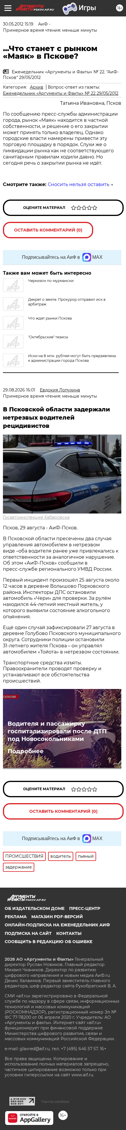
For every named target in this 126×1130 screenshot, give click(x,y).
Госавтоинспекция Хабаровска (36, 517)
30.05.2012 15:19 (18, 24)
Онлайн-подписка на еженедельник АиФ (57, 925)
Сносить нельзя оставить (78, 184)
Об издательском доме (34, 908)
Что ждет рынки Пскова (50, 318)
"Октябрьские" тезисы (48, 337)
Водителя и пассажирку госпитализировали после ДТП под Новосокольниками (57, 731)
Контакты (68, 933)
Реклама (16, 916)
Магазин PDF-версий (57, 916)
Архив (36, 87)
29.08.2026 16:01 (19, 390)
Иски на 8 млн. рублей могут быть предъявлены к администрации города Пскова (72, 358)
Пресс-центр (84, 908)
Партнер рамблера (55, 1101)
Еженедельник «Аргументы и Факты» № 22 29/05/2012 (60, 93)
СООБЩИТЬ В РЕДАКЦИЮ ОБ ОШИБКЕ (48, 941)
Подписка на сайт (28, 933)
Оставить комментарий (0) (48, 230)
